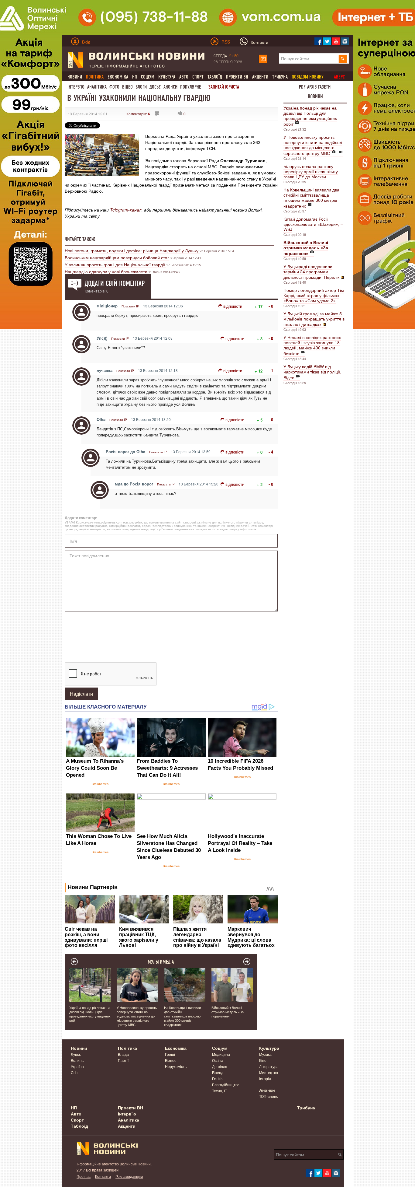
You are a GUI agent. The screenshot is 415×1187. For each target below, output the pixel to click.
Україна (77, 1066)
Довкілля (219, 1066)
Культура (166, 77)
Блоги (141, 87)
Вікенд (217, 1072)
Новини (74, 77)
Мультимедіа (161, 961)
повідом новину (308, 77)
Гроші (170, 1054)
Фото (114, 87)
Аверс (339, 77)
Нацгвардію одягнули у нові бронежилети (106, 271)
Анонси (170, 87)
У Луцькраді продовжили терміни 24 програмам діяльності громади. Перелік (311, 271)
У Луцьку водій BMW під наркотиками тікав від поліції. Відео (312, 371)
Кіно (262, 1060)
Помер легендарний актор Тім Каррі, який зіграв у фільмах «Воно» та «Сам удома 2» (313, 295)
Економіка (118, 77)
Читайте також (80, 239)
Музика (265, 1054)
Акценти (260, 77)
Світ (74, 1072)
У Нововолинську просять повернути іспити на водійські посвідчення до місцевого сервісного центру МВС (312, 145)
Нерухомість (176, 1066)
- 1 (271, 370)
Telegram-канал (126, 210)
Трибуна (280, 77)
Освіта (217, 1060)
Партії (123, 1060)
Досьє (155, 87)
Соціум (147, 77)
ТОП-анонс (268, 1096)
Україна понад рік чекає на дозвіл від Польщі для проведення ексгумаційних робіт (310, 116)
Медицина (221, 1054)
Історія (265, 1078)
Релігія (218, 1078)
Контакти (103, 1176)
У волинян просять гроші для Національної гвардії (115, 264)
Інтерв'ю (75, 87)
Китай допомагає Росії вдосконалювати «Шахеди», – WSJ (313, 224)
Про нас (84, 1176)
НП (134, 77)
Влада (123, 1054)
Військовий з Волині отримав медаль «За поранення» (227, 1011)
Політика (127, 1048)
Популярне (190, 87)
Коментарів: (138, 113)
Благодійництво (225, 1084)
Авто (183, 77)
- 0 (271, 306)
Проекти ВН (237, 77)
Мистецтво (268, 1072)
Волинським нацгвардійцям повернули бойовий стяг (117, 257)
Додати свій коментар (115, 283)
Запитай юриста (223, 87)
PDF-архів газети (315, 87)
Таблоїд (215, 77)
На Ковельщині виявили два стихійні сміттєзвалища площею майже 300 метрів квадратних (311, 198)
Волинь (77, 1060)
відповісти (232, 306)
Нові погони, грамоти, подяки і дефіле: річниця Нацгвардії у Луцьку (132, 250)
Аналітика (97, 87)
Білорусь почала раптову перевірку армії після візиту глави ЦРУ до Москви (310, 171)
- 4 (271, 452)
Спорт (198, 77)
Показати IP (130, 306)
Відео (127, 87)
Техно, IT (219, 1090)
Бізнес (170, 1060)
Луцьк (76, 1054)
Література (269, 1066)
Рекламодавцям (129, 1176)
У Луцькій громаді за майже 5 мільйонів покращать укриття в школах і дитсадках (314, 318)
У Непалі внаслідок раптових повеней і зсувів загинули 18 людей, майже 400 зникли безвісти (312, 345)
